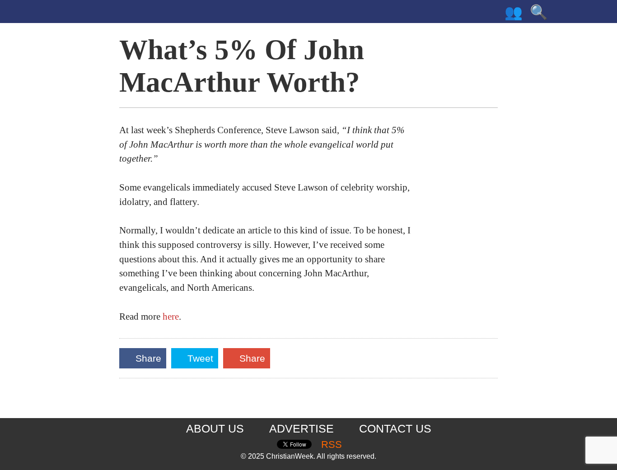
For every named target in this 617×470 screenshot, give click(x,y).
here (171, 316)
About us (215, 428)
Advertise (301, 428)
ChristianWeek (129, 13)
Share (150, 360)
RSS (331, 444)
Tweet (201, 360)
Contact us (395, 428)
